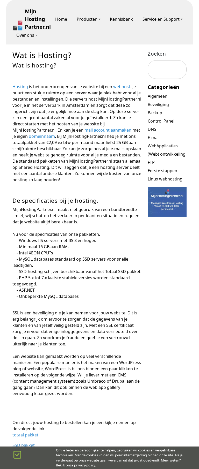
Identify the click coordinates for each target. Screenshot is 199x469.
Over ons (25, 35)
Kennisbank (121, 19)
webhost (121, 86)
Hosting (20, 86)
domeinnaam (42, 136)
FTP (151, 162)
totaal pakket (25, 435)
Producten (87, 19)
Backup (155, 113)
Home (61, 19)
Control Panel (161, 121)
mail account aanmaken (107, 130)
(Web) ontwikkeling (167, 154)
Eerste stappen (162, 170)
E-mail (154, 137)
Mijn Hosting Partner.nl (35, 19)
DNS (152, 129)
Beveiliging (158, 104)
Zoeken (157, 54)
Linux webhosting (165, 179)
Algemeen (157, 96)
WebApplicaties (163, 146)
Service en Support (161, 19)
